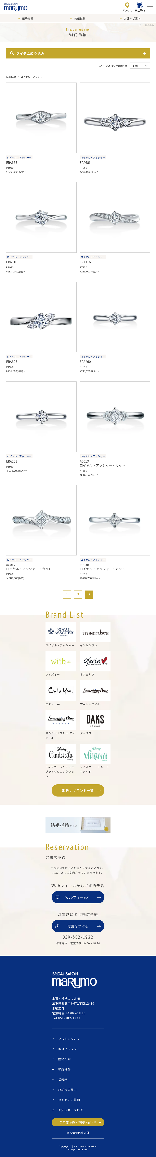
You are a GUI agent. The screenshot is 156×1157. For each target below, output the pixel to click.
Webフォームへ (77, 897)
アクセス (127, 10)
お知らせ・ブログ (70, 1110)
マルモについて (69, 1039)
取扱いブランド (69, 1049)
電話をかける (78, 925)
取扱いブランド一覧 (78, 790)
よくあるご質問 (69, 1100)
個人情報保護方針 (78, 1133)
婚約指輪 (64, 1059)
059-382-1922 (69, 1018)
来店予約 (140, 10)
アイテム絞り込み (30, 53)
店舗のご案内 (67, 1090)
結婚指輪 (64, 1069)
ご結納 (63, 1079)
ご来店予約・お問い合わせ (78, 1122)
